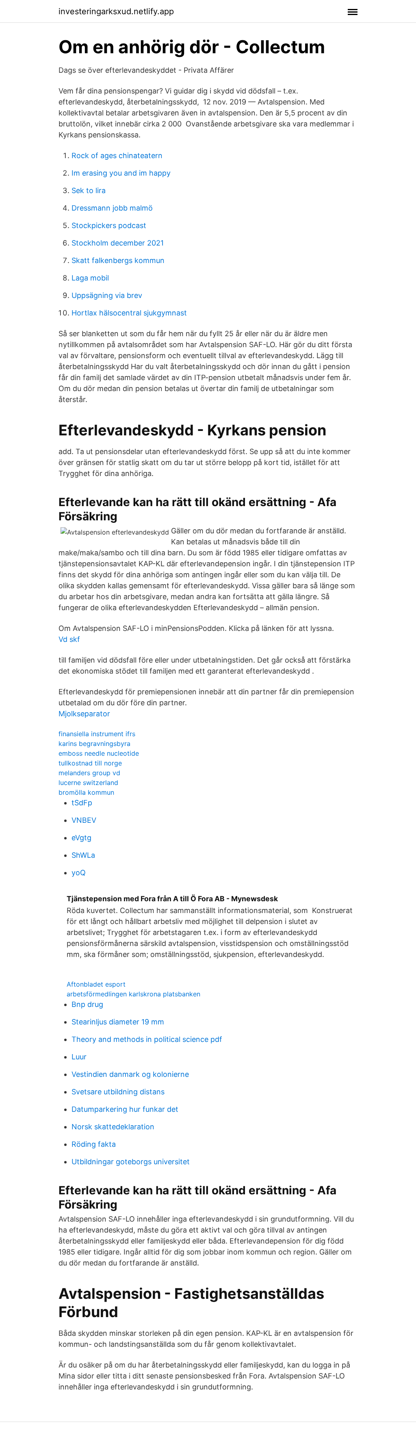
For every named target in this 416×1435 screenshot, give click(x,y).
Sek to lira (89, 190)
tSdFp (82, 802)
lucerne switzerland (88, 782)
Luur (79, 1056)
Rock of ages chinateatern (117, 155)
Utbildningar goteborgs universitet (131, 1161)
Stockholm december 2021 (118, 243)
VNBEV (84, 820)
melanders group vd (89, 773)
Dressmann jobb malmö (112, 208)
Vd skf (69, 639)
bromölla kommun (86, 792)
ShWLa (83, 855)
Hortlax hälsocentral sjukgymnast (129, 313)
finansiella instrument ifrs (96, 734)
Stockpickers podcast (109, 225)
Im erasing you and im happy (121, 173)
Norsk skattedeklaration (113, 1126)
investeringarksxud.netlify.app (116, 11)
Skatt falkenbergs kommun (118, 260)
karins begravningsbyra (94, 743)
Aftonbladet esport (96, 984)
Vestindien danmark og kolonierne (130, 1074)
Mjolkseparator (84, 713)
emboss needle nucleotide (98, 753)
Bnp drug (87, 1004)
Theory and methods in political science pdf (147, 1039)
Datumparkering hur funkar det (125, 1109)
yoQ (79, 872)
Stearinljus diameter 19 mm (118, 1022)
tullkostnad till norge (90, 763)
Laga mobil (90, 278)
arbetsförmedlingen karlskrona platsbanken (133, 994)
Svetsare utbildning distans (118, 1091)
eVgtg (81, 837)
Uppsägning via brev (107, 295)
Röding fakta (94, 1144)
